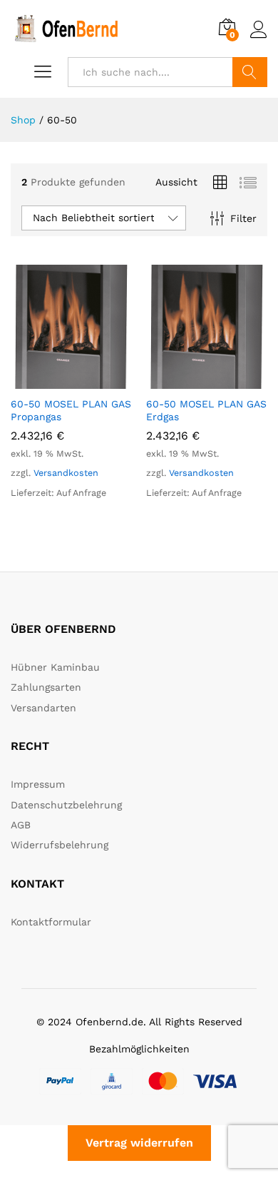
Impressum (38, 784)
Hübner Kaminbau (55, 667)
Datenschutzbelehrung (66, 805)
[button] (55, 380)
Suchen (249, 72)
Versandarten (43, 708)
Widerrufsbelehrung (59, 845)
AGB (21, 825)
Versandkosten (66, 472)
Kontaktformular (51, 922)
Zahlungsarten (46, 687)
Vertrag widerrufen (139, 1142)
